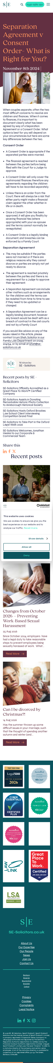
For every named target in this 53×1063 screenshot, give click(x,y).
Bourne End (26, 981)
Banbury (26, 975)
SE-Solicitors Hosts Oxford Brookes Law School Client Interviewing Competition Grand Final (24, 413)
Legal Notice (26, 1009)
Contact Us (26, 963)
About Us (26, 943)
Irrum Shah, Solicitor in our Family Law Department (23, 339)
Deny (27, 555)
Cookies (26, 1001)
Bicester (26, 978)
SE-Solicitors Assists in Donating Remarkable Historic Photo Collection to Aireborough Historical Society (26, 402)
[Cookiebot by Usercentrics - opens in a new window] (37, 506)
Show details (36, 539)
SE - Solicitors (27, 364)
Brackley (26, 984)
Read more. (31, 528)
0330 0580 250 (35, 4)
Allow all (26, 547)
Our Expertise (26, 947)
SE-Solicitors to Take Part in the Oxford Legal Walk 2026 (26, 423)
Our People (26, 951)
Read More (12, 653)
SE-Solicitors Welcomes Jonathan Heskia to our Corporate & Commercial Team (23, 433)
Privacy (26, 997)
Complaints (27, 1005)
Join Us (26, 959)
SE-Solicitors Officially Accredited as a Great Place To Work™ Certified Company (25, 391)
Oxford (26, 987)
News (26, 955)
